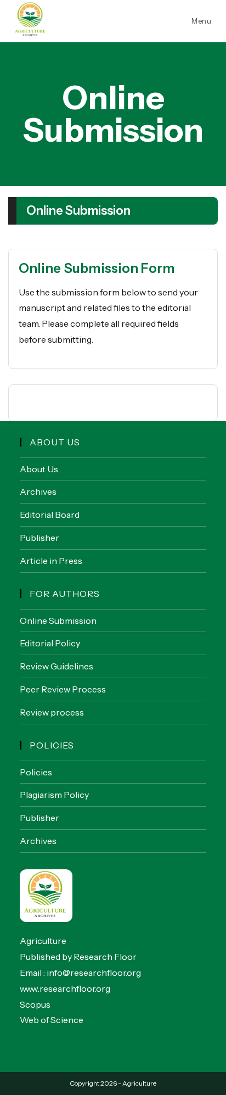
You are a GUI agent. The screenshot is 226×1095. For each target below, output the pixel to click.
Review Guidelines (56, 666)
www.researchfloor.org (65, 988)
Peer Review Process (63, 689)
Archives (38, 491)
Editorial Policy (50, 643)
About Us (39, 468)
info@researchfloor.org (94, 972)
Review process (52, 712)
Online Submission (58, 620)
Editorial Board (50, 514)
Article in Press (51, 560)
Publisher (39, 537)
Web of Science (51, 1019)
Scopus (35, 1004)
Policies (36, 772)
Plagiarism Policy (54, 794)
